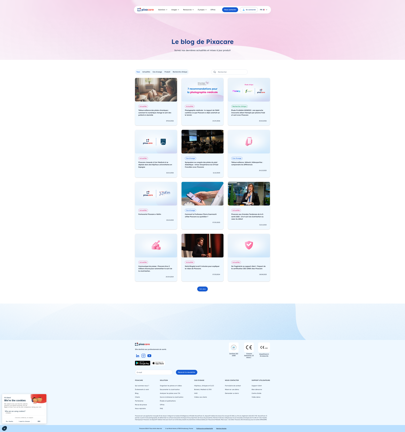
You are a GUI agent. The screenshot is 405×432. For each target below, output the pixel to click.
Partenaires (139, 401)
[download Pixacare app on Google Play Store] (142, 363)
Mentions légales (221, 428)
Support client (257, 386)
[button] (162, 10)
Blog (136, 393)
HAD (195, 393)
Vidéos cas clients (200, 397)
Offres (213, 10)
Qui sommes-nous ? (142, 386)
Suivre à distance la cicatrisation (171, 397)
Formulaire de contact (233, 386)
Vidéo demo (256, 397)
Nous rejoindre (140, 408)
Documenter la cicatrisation (170, 389)
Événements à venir (142, 389)
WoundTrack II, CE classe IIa (264, 355)
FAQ (161, 408)
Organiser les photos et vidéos (171, 386)
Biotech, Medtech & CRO (203, 389)
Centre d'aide (256, 393)
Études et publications (168, 401)
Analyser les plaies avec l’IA (170, 393)
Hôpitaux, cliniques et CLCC (204, 386)
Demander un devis (232, 393)
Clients (137, 397)
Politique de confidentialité (204, 428)
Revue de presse (141, 405)
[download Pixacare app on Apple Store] (158, 363)
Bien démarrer (257, 389)
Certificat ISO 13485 (233, 354)
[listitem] (137, 355)
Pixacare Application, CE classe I (249, 355)
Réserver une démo (232, 389)
